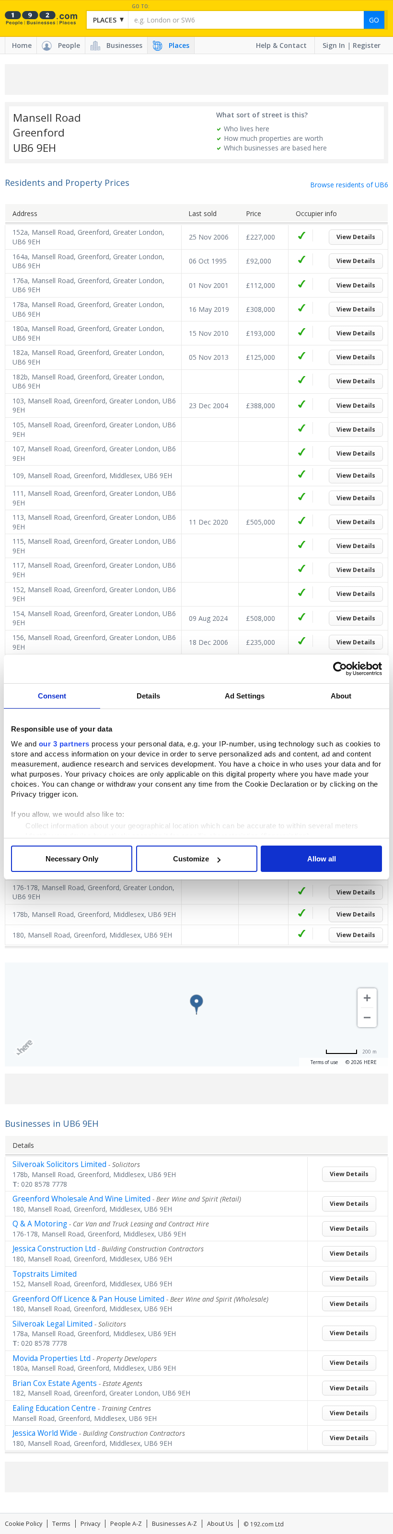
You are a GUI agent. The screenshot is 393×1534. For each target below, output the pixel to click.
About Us (220, 1524)
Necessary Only (72, 859)
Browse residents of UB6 (349, 184)
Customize (191, 859)
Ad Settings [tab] (245, 696)
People (69, 45)
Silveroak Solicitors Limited (59, 1164)
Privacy (90, 1524)
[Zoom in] (367, 997)
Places (179, 45)
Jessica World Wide (44, 1433)
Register (367, 45)
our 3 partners (64, 744)
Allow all (321, 859)
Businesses (124, 45)
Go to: (141, 6)
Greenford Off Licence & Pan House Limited (88, 1299)
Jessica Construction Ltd (54, 1249)
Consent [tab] (52, 696)
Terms (61, 1524)
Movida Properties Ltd (51, 1358)
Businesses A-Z (174, 1524)
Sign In (334, 45)
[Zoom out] (367, 1017)
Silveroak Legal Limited (52, 1324)
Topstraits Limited (44, 1274)
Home (22, 45)
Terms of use (324, 1062)
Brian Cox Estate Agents (54, 1383)
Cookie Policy (23, 1524)
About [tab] (341, 696)
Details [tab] (148, 696)
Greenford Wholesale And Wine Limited (81, 1199)
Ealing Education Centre (54, 1408)
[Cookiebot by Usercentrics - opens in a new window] (340, 669)
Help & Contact (281, 45)
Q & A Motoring (39, 1224)
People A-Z (126, 1524)
